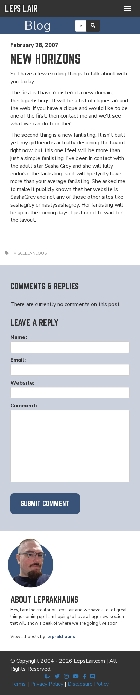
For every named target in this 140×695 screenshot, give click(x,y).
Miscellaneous (30, 253)
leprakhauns (61, 637)
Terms (18, 684)
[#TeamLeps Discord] (92, 676)
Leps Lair (21, 8)
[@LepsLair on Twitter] (57, 676)
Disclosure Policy (88, 684)
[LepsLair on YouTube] (76, 676)
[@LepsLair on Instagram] (66, 676)
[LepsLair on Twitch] (47, 676)
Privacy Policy (46, 684)
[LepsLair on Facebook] (84, 676)
